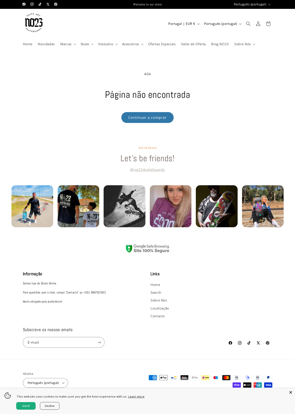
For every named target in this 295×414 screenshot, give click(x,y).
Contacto (158, 316)
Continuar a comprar (147, 117)
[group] (32, 206)
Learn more (136, 396)
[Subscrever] (99, 342)
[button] (67, 44)
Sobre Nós (159, 300)
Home (155, 284)
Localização (160, 308)
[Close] (291, 392)
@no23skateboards (147, 169)
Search (156, 292)
